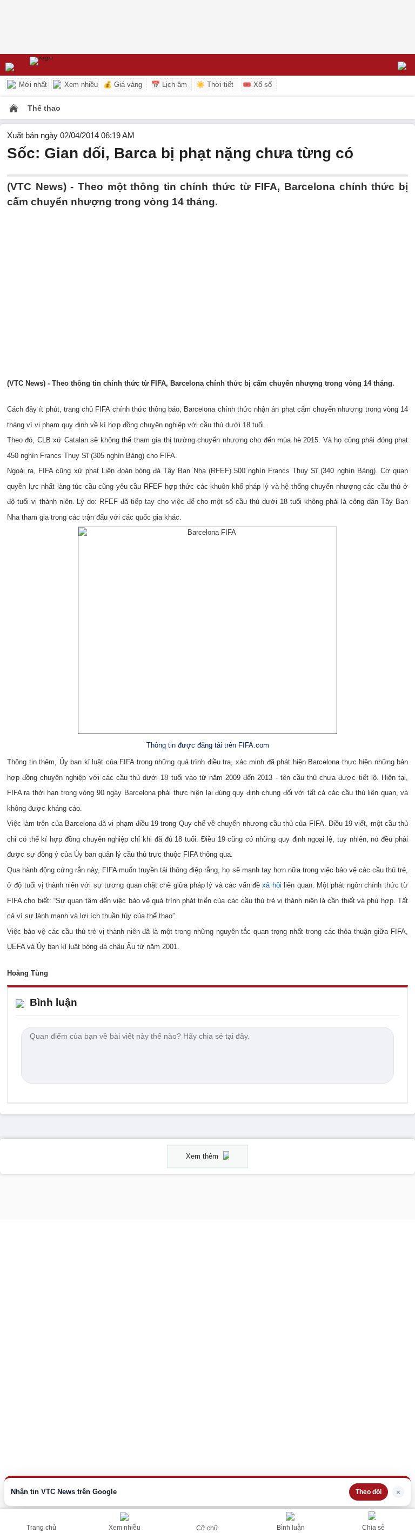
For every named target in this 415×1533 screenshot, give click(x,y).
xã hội (271, 885)
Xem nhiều (80, 84)
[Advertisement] (207, 285)
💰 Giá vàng (122, 84)
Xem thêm (203, 1156)
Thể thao (44, 108)
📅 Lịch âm (169, 84)
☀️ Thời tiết (214, 84)
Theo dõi (368, 1492)
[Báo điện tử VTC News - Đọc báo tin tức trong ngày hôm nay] (66, 65)
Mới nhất (32, 84)
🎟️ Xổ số (257, 84)
